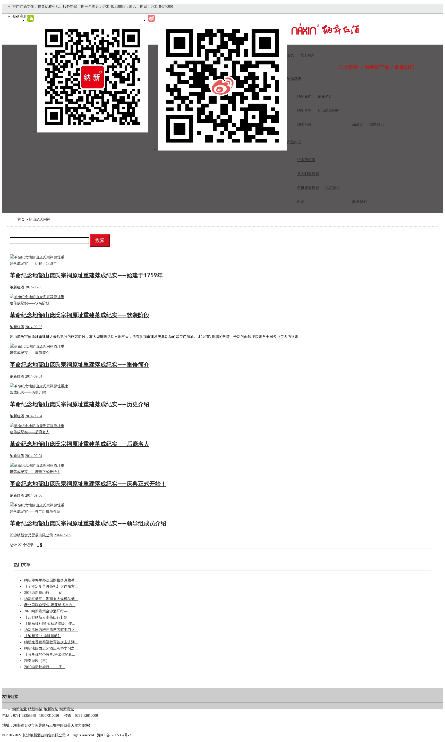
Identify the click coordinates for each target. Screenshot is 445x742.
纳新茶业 (19, 709)
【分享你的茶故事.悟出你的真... (49, 654)
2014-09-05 (33, 287)
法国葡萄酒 (306, 160)
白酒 (300, 202)
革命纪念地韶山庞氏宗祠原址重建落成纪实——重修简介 (79, 365)
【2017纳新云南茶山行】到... (47, 617)
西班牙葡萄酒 (308, 188)
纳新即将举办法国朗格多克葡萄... (51, 580)
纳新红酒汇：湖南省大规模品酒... (51, 599)
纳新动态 (294, 79)
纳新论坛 (51, 709)
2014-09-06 (33, 495)
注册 (23, 16)
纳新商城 (66, 709)
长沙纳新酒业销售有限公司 (44, 735)
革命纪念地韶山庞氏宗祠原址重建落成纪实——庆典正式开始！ (88, 484)
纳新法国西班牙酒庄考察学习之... (51, 630)
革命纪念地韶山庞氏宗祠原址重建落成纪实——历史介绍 (79, 404)
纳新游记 (325, 96)
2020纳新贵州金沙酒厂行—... (47, 611)
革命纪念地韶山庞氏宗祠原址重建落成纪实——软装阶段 (79, 315)
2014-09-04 (33, 376)
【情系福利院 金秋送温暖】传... (49, 624)
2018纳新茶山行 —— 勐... (44, 593)
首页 (290, 55)
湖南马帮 (304, 124)
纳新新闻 (304, 96)
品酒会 (357, 124)
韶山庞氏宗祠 (328, 110)
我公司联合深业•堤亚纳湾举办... (49, 605)
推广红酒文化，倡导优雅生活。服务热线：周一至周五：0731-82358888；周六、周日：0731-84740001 (93, 7)
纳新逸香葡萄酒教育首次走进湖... (51, 642)
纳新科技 (35, 709)
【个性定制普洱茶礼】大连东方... (51, 586)
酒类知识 (376, 124)
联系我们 (359, 202)
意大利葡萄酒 (308, 174)
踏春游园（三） (36, 661)
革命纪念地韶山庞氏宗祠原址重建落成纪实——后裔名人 (79, 444)
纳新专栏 (304, 110)
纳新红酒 (17, 287)
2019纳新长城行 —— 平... (44, 667)
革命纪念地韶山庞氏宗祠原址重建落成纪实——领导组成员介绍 (88, 523)
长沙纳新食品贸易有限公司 (31, 535)
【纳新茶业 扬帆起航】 (42, 636)
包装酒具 (332, 188)
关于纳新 (307, 55)
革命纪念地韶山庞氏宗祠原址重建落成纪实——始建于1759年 (86, 275)
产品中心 (294, 142)
